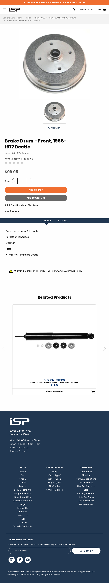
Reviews (62, 220)
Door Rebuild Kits (22, 497)
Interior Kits (22, 508)
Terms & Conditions (86, 478)
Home (19, 17)
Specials (23, 522)
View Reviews (12, 210)
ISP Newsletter (86, 504)
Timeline (86, 475)
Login (98, 9)
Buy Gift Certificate (22, 526)
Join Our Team (86, 497)
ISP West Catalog (54, 489)
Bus (22, 475)
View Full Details (54, 391)
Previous (4, 351)
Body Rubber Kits (22, 493)
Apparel (22, 486)
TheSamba (54, 486)
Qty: (7, 181)
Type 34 (23, 482)
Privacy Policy (86, 482)
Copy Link (56, 128)
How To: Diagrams (86, 486)
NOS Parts (23, 515)
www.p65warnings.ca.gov (69, 270)
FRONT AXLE (39, 17)
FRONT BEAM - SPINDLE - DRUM (62, 17)
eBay (54, 471)
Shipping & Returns (86, 493)
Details (47, 220)
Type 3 (22, 478)
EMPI (23, 518)
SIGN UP (88, 550)
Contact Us (86, 9)
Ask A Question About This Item (21, 205)
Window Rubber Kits (22, 500)
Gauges (23, 504)
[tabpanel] (54, 349)
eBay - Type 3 (54, 482)
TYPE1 (28, 17)
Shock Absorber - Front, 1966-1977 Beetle (54, 382)
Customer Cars (86, 500)
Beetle (23, 471)
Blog (86, 489)
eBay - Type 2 (54, 478)
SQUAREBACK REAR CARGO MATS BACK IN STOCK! (54, 2)
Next (105, 351)
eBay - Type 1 (54, 475)
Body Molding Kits (22, 489)
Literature (22, 511)
